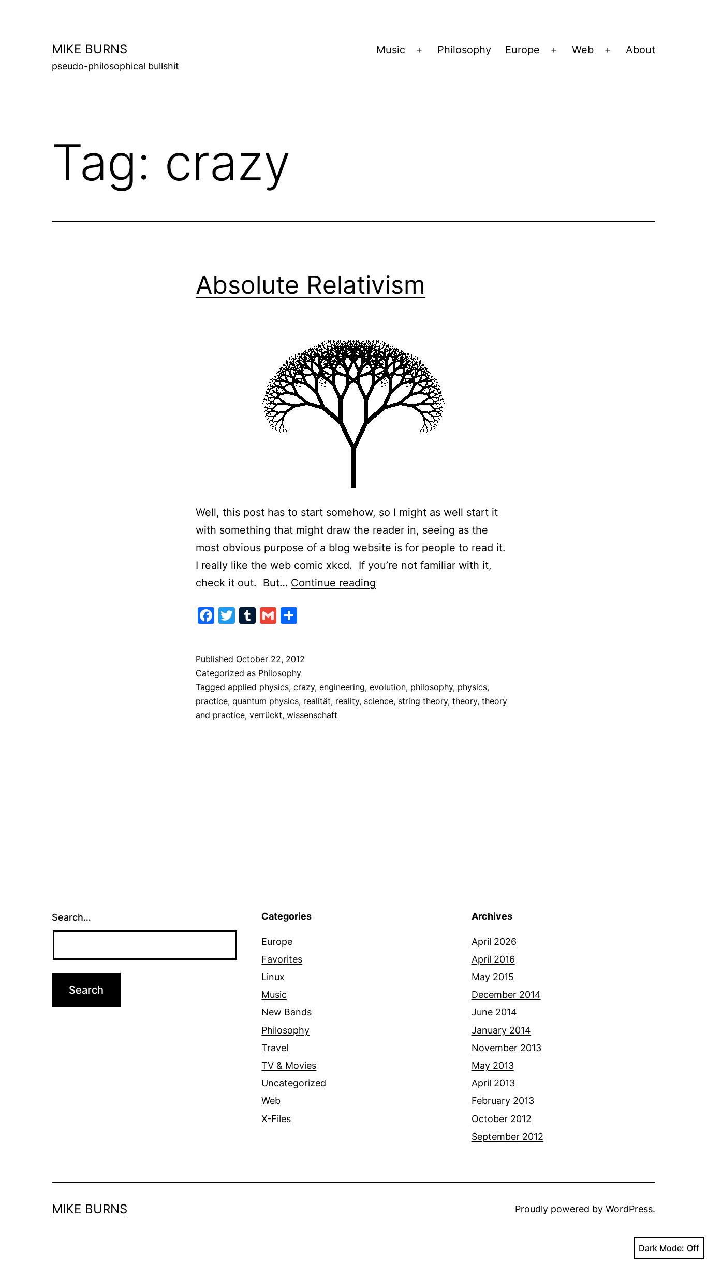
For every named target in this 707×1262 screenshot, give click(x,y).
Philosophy (464, 50)
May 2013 (493, 1065)
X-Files (276, 1118)
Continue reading (333, 583)
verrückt (265, 715)
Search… (71, 917)
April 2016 (493, 959)
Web (583, 50)
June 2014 (494, 1012)
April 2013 (493, 1083)
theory (464, 701)
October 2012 (502, 1118)
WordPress (629, 1208)
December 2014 (506, 994)
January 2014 (501, 1030)
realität (317, 701)
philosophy (431, 687)
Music (390, 50)
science (378, 701)
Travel (274, 1047)
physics (472, 687)
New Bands (286, 1012)
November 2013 (506, 1047)
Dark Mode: (661, 1248)
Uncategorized (293, 1083)
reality (347, 701)
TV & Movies (288, 1065)
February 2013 (503, 1100)
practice (212, 701)
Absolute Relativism (310, 284)
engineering (342, 687)
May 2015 (493, 976)
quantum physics (265, 701)
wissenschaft (312, 715)
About (640, 50)
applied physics (258, 687)
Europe (522, 50)
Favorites (281, 959)
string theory (423, 701)
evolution (388, 687)
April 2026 (494, 941)
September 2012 (507, 1136)
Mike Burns (89, 48)
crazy (304, 687)
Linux (273, 976)
